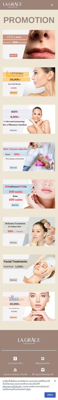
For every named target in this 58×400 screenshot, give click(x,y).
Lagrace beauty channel (15, 374)
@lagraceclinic (43, 363)
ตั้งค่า (28, 389)
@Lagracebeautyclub (42, 374)
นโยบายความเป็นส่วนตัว (12, 386)
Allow (50, 394)
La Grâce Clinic (15, 363)
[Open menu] (52, 5)
